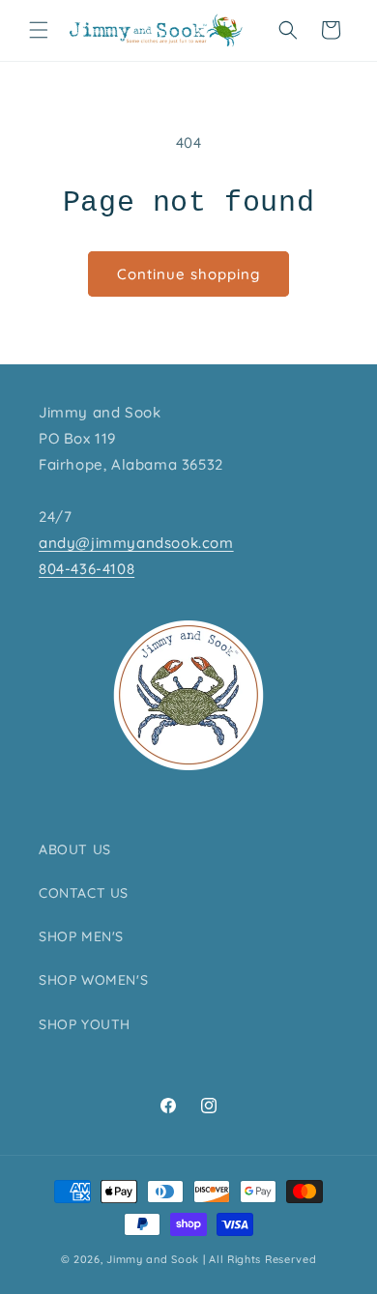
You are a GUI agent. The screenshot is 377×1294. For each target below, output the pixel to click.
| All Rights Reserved (260, 1259)
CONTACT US (84, 893)
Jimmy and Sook (152, 1259)
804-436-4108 (86, 569)
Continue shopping (188, 274)
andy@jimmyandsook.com (136, 542)
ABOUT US (75, 849)
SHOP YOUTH (84, 1024)
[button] (38, 30)
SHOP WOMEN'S (93, 980)
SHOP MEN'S (81, 936)
